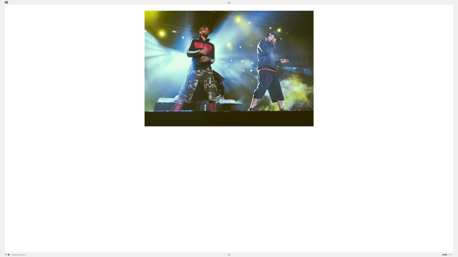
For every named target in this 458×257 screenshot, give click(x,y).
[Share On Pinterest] (236, 248)
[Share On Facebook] (229, 248)
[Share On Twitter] (233, 248)
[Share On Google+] (240, 248)
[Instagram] (9, 255)
